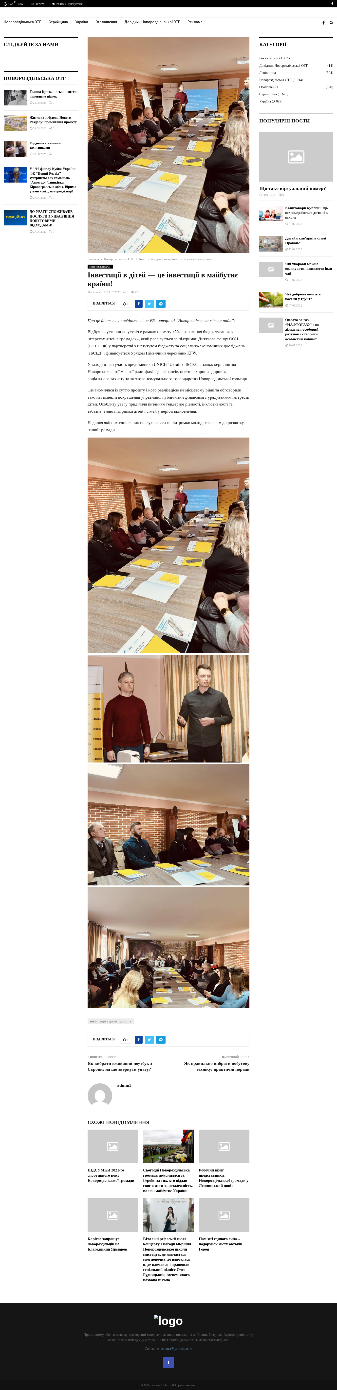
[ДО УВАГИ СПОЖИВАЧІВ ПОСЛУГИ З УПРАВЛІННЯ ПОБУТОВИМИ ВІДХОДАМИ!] (15, 217)
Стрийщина (58, 22)
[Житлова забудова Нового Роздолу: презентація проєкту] (15, 123)
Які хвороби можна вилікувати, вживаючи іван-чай (309, 268)
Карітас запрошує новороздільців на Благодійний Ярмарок (107, 1244)
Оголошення (106, 22)
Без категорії (268, 58)
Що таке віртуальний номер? (292, 188)
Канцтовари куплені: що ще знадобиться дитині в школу (306, 213)
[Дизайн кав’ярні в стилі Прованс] (271, 244)
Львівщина (267, 72)
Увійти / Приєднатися (69, 4)
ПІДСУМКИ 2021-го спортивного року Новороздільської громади (111, 1175)
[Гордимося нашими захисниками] (15, 149)
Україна (81, 22)
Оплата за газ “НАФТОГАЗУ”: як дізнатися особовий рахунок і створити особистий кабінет (302, 329)
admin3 (97, 292)
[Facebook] (324, 22)
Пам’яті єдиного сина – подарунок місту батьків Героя (220, 1244)
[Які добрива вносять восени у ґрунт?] (271, 299)
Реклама (195, 22)
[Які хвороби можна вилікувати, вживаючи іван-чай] (271, 269)
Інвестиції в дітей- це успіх (110, 1021)
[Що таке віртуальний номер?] (296, 157)
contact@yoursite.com (176, 1348)
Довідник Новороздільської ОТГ (152, 22)
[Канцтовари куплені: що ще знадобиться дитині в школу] (271, 213)
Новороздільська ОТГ (22, 22)
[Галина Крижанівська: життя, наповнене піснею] (15, 97)
